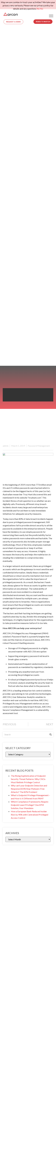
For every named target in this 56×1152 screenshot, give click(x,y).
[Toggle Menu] (51, 16)
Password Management (39, 445)
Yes (38, 8)
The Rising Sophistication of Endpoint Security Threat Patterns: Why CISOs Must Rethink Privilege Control (28, 779)
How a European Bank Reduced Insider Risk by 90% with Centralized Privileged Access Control (29, 814)
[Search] (50, 734)
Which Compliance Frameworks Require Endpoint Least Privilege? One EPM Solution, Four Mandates (29, 804)
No (41, 8)
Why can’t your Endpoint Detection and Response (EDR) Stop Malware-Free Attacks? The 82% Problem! (29, 788)
